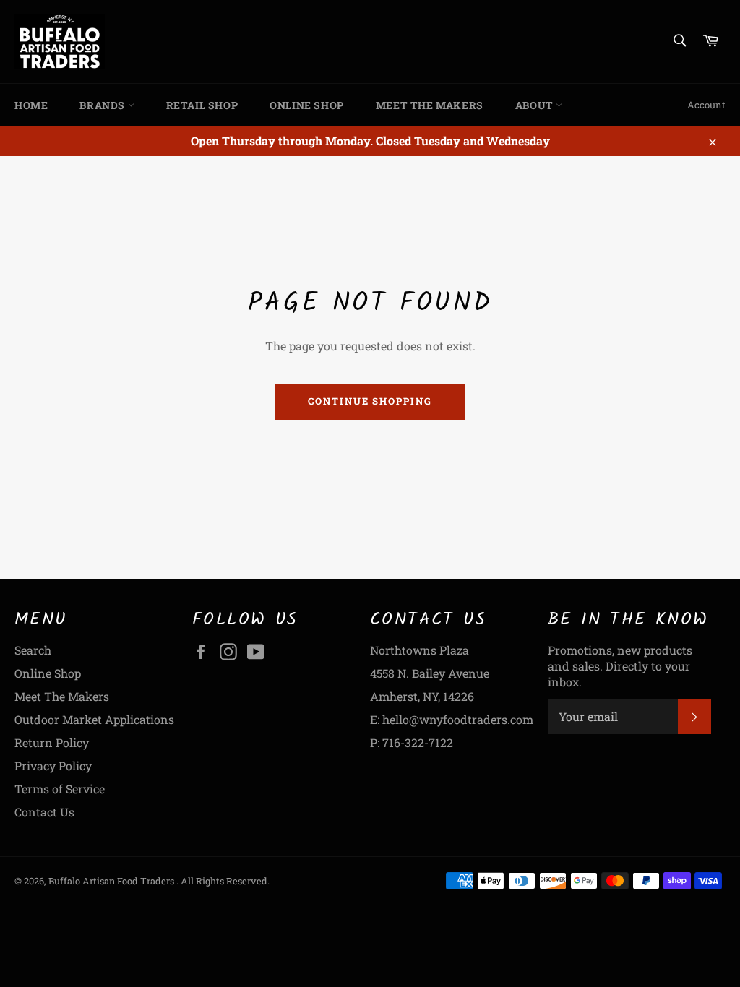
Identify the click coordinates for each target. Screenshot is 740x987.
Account (706, 104)
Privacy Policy (53, 765)
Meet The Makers (429, 105)
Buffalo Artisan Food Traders (112, 881)
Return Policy (51, 742)
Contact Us (44, 811)
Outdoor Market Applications (94, 719)
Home (31, 105)
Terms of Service (59, 788)
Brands (103, 105)
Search (32, 650)
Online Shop (307, 105)
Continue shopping (370, 401)
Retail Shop (202, 105)
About (535, 105)
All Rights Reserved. (225, 881)
